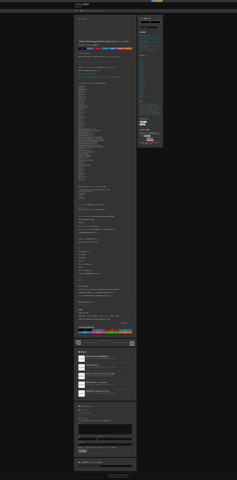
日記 (141, 88)
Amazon (141, 135)
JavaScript (143, 65)
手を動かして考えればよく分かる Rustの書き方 (150, 114)
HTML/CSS (143, 63)
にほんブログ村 (148, 124)
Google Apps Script (152, 104)
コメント (80, 423)
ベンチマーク (144, 111)
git (141, 62)
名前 (79, 436)
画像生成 (142, 93)
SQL (141, 79)
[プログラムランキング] (143, 121)
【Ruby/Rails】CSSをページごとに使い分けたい (96, 382)
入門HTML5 (154, 111)
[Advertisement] (105, 30)
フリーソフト (143, 84)
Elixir (141, 60)
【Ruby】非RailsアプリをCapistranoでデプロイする (97, 391)
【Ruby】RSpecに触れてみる (92, 365)
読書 (141, 94)
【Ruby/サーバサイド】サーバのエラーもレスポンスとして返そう (100, 373)
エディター (144, 86)
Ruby (86, 18)
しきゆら (129, 323)
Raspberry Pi (143, 72)
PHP (141, 70)
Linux (142, 67)
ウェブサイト (81, 442)
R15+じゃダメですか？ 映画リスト (148, 106)
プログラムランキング (151, 121)
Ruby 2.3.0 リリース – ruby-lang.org (86, 73)
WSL (157, 109)
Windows (142, 81)
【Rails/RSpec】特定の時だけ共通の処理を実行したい (97, 356)
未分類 (142, 89)
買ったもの (143, 96)
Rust (141, 75)
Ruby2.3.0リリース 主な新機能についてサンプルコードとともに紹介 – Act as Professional (98, 77)
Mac (141, 69)
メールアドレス (100, 436)
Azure (142, 104)
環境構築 (142, 91)
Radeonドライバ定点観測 (146, 109)
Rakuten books (143, 139)
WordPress (142, 82)
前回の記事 (84, 67)
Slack (141, 77)
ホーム (81, 18)
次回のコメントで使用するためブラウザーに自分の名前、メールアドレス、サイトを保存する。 (98, 447)
